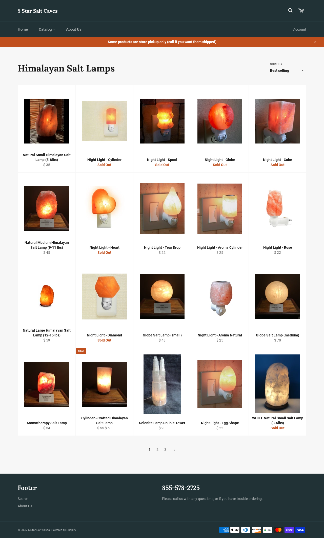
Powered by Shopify (63, 530)
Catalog (46, 29)
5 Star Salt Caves (38, 11)
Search (23, 499)
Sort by (276, 64)
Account (299, 29)
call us (178, 499)
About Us (74, 29)
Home (23, 29)
